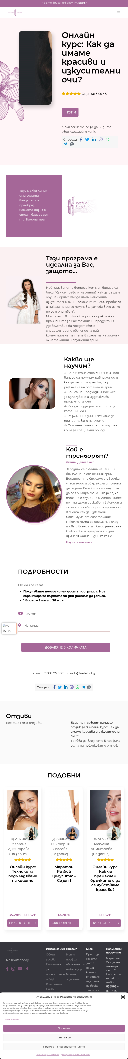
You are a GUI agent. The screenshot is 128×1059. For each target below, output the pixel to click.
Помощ (51, 989)
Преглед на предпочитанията (64, 1046)
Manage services (12, 1019)
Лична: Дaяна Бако (80, 462)
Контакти (54, 984)
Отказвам (64, 1037)
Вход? (82, 2)
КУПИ (71, 112)
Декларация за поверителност (75, 1055)
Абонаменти (75, 964)
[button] (123, 996)
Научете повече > (79, 542)
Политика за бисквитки (47, 1055)
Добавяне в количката (65, 647)
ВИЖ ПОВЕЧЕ (20, 923)
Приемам (64, 1028)
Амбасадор (74, 969)
